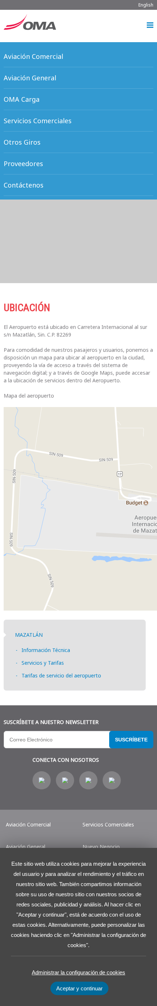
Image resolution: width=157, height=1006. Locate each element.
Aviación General (25, 846)
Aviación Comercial (28, 824)
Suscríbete (131, 740)
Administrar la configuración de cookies (78, 972)
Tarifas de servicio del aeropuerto (61, 675)
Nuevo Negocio (101, 846)
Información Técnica (46, 650)
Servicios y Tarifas (43, 662)
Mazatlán (29, 634)
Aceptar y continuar (79, 988)
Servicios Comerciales (108, 824)
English (145, 5)
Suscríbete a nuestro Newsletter (51, 722)
